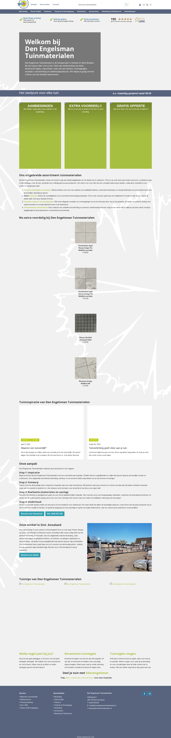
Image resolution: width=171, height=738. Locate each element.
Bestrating (23, 11)
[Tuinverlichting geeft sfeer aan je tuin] (119, 421)
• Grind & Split (58, 699)
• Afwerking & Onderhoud (62, 713)
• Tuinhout (57, 702)
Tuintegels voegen (123, 653)
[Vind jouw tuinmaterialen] (126, 4)
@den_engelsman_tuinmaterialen (79, 678)
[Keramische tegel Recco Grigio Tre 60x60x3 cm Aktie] (85, 232)
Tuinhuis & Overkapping (64, 11)
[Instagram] (150, 694)
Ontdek (34, 4)
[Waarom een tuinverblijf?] (51, 421)
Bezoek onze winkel (30, 555)
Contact (56, 4)
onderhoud (42, 207)
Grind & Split (36, 11)
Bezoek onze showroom (31, 514)
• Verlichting (57, 708)
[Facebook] (144, 694)
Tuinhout (47, 11)
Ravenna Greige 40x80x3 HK (85, 382)
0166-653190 (94, 703)
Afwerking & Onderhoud (111, 11)
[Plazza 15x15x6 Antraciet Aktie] (85, 323)
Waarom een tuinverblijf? (34, 448)
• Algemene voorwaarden (28, 697)
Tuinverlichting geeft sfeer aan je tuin (108, 448)
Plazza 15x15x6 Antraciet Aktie (85, 339)
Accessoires (94, 11)
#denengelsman (97, 673)
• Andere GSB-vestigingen (28, 708)
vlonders (47, 190)
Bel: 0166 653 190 (55, 514)
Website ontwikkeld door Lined (85, 737)
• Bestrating (57, 697)
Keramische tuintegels (80, 653)
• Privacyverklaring (26, 702)
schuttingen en (38, 190)
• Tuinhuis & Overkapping (62, 705)
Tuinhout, (28, 190)
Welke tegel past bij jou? (36, 653)
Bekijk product (85, 257)
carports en (37, 202)
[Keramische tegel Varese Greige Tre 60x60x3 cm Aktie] (85, 278)
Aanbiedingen (130, 11)
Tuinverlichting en (31, 207)
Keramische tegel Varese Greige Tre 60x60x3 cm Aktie (85, 294)
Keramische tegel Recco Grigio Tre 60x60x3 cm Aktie (86, 248)
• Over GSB (23, 705)
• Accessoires (58, 711)
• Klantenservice (25, 699)
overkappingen (48, 202)
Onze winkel (45, 4)
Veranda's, (28, 202)
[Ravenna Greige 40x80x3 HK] (85, 368)
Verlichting (81, 11)
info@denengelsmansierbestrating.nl (102, 705)
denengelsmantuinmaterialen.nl (100, 708)
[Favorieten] (144, 4)
